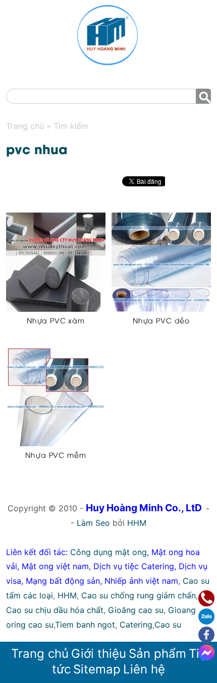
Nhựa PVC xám (56, 320)
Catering (136, 625)
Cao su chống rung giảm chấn (138, 595)
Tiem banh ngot (85, 625)
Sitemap (97, 669)
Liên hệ (144, 669)
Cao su (167, 625)
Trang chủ (40, 653)
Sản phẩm (157, 653)
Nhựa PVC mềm (55, 454)
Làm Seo (93, 523)
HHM (136, 523)
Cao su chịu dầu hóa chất (54, 610)
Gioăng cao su (136, 610)
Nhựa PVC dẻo (161, 320)
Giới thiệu (98, 653)
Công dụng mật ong (108, 552)
